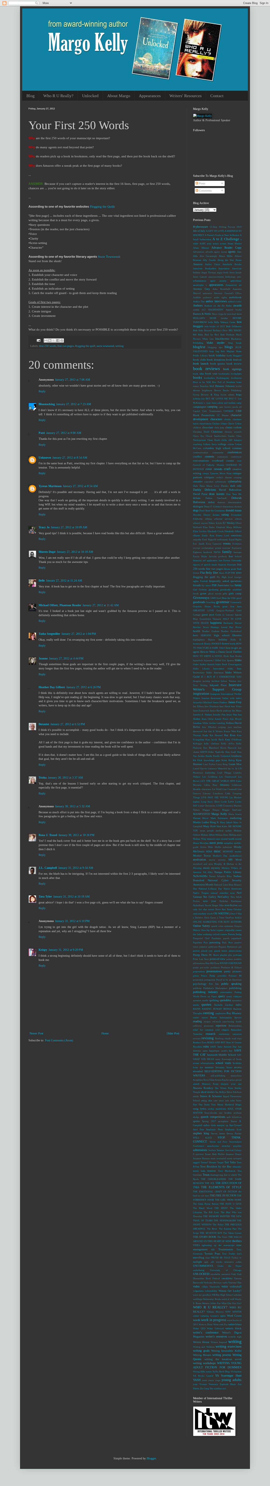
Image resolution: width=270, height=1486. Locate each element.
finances (222, 564)
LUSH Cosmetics (224, 805)
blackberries (222, 338)
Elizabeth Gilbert (233, 531)
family (227, 552)
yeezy (211, 1380)
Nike (221, 905)
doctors (238, 506)
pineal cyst (207, 950)
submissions (200, 1150)
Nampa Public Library (228, 872)
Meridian (204, 843)
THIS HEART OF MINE (219, 1241)
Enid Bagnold (209, 539)
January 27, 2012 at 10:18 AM (75, 551)
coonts (230, 460)
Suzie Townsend (108, 256)
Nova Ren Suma (223, 909)
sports (196, 1121)
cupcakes (208, 481)
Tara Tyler (45, 896)
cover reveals (213, 469)
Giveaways (201, 598)
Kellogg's (197, 743)
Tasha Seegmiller (49, 633)
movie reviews (217, 859)
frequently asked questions (225, 581)
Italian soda (228, 698)
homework (198, 643)
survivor (200, 1154)
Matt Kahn (222, 826)
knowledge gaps (212, 760)
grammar (223, 602)
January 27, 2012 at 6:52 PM (67, 724)
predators (215, 967)
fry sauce (206, 585)
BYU (231, 398)
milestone (227, 847)
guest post (208, 614)
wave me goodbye (202, 1295)
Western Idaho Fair (211, 1303)
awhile (196, 309)
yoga (217, 1380)
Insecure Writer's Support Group (217, 687)
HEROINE (206, 635)
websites (238, 1295)
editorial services (223, 519)
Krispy (43, 949)
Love (231, 801)
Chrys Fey (198, 436)
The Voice (222, 1237)
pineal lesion (220, 950)
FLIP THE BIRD (233, 573)
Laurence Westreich (217, 768)
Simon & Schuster (211, 1096)
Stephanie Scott (233, 1129)
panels (226, 938)
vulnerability (211, 1291)
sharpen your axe (231, 1084)
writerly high (235, 1336)
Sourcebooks (210, 1112)
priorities (222, 975)
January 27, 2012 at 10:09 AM (69, 527)
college (222, 444)
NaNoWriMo (200, 876)
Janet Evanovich (201, 710)
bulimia (196, 398)
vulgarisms (198, 1291)
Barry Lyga (217, 314)
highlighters (199, 639)
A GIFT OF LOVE (215, 231)
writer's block (233, 1328)
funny (238, 585)
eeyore (204, 523)
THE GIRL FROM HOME (228, 1200)
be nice (227, 314)
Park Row (227, 942)
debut (211, 502)
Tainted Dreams (208, 1162)
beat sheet (237, 314)
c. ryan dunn (210, 403)
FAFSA (217, 552)
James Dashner (220, 702)
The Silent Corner (232, 1233)
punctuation (226, 992)
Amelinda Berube (232, 264)
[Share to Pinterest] (62, 340)
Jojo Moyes (236, 719)
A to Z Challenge (225, 239)
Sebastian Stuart (223, 1067)
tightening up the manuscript (218, 1245)
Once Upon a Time (214, 917)
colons (231, 444)
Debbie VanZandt (216, 498)
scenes (196, 1063)
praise (196, 967)
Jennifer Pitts (219, 714)
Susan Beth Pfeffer (214, 1154)
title (213, 1249)
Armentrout (231, 285)
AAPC (203, 243)
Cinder (231, 436)
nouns (211, 909)
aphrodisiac (236, 280)
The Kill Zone (211, 1212)
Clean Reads (213, 440)
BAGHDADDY (215, 309)
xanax (209, 1371)
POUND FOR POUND (231, 963)
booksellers (209, 378)
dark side (236, 485)
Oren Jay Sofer (208, 930)
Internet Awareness (211, 698)
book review (234, 363)
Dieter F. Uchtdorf (213, 506)
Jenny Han (231, 714)
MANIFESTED (201, 814)
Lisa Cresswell (229, 789)
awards (237, 305)
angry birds (222, 272)
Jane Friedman (211, 706)
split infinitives (234, 1117)
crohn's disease (224, 477)
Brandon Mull (207, 386)
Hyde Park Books (233, 656)
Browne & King (210, 394)
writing (119, 346)
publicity (197, 988)
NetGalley (223, 896)
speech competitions (213, 1116)
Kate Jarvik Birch (214, 739)
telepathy (237, 1166)
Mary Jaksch (226, 822)
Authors (197, 305)
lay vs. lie (233, 768)
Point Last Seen (201, 959)
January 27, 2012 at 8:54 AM (69, 457)
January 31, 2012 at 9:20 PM (66, 949)
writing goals (201, 1350)
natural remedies (219, 893)
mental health (227, 839)
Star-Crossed (235, 1125)
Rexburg (219, 1038)
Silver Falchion (234, 1092)
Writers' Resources (185, 95)
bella (210, 322)
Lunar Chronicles (206, 805)
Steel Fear (198, 1129)
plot (230, 955)
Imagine (197, 681)
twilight (197, 1261)
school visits (223, 1063)
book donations (216, 359)
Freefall (204, 581)
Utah (233, 1274)
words (196, 1320)
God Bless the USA (226, 598)
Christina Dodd (201, 431)
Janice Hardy (216, 710)
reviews (196, 1038)
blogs (229, 347)
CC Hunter (223, 415)
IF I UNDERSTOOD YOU (227, 677)
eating (225, 514)
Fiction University (232, 560)
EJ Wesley (229, 523)
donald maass (234, 510)
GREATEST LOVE (203, 610)
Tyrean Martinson (50, 486)
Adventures (198, 252)
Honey (207, 643)
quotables (225, 1000)
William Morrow (215, 1311)
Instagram (215, 694)
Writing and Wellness (204, 1347)
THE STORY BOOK (204, 1236)
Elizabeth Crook (216, 531)
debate (197, 498)
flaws (221, 573)
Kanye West (230, 731)
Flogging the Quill (102, 206)
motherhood (236, 855)
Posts (201, 183)
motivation (199, 859)
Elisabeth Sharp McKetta (229, 527)
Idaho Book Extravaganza (228, 664)
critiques (209, 477)
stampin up (222, 1125)
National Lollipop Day (210, 888)
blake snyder (215, 342)
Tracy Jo (44, 527)
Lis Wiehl (217, 789)
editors (238, 519)
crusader (197, 481)
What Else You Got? (231, 1303)
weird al (225, 1299)
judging (222, 727)
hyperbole (198, 660)
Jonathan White (200, 723)
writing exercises (229, 1346)
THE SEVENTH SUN (211, 1233)
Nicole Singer (211, 905)
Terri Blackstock (226, 1171)
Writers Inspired (219, 1342)
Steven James (218, 1133)
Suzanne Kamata (201, 1158)
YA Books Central (203, 1375)
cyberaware (220, 481)
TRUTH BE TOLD (220, 1257)
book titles (198, 373)
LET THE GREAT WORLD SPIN (218, 781)
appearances (216, 284)
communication (200, 452)
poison (229, 959)
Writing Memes (202, 1355)
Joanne (43, 658)
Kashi (205, 735)
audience (207, 297)
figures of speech (202, 564)
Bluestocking (47, 404)
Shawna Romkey (203, 1088)
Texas (206, 1174)
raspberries (220, 1013)
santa (205, 1050)
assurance (207, 293)
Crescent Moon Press (220, 473)
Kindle (209, 756)
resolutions (224, 1034)
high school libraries (228, 635)
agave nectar (220, 252)
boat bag (214, 351)
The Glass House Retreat (206, 1204)
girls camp (235, 593)
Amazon (197, 264)
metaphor (228, 843)
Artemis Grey (201, 288)
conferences (235, 452)
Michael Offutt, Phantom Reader (60, 605)
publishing (235, 988)
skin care (212, 1100)
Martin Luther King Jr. (206, 822)
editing (208, 519)
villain (205, 1286)
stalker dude (209, 1125)
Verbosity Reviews (212, 1282)
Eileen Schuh (215, 523)
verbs (225, 1282)
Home (105, 1033)
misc (217, 851)
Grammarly (236, 602)
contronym (236, 456)
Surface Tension (216, 1150)
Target (220, 1162)
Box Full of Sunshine (223, 382)
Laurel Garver (200, 768)
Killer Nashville (216, 752)
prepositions (199, 971)
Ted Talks (230, 1162)
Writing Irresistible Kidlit (226, 1350)
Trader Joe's (235, 1253)
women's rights (217, 1315)
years (204, 1380)
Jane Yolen (236, 706)
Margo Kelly (219, 814)
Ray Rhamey (234, 1013)
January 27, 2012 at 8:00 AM (63, 432)
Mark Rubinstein (219, 818)
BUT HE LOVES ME (217, 398)
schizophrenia (207, 1063)
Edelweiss (197, 519)
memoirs (211, 839)
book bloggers (234, 355)
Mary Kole (209, 826)
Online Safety (201, 926)
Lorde (224, 801)
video (196, 1286)
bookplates (236, 373)
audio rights (220, 297)
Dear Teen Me (234, 494)
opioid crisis (217, 926)
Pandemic (216, 938)
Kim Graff (230, 752)
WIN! (228, 1311)
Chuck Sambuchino (216, 436)
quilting (214, 1000)
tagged (196, 1162)
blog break (235, 343)
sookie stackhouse (217, 1108)
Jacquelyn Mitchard (202, 702)
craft (227, 469)
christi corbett (233, 427)
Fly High (222, 577)
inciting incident (210, 681)
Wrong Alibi (199, 1371)
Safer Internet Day (227, 1046)
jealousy (227, 710)
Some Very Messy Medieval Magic (223, 1104)
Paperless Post (200, 942)
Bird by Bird (212, 334)
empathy (197, 539)
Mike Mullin (214, 847)
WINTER (237, 1311)
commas (237, 448)
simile (196, 1096)
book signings (232, 369)
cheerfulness (205, 423)
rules (206, 1046)
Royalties (197, 1046)
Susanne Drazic (234, 1154)
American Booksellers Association (211, 268)
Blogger (151, 1458)
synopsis (237, 1158)
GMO (213, 598)
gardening (214, 589)
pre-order (204, 967)
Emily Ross (208, 535)
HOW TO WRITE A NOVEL (208, 656)
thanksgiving (216, 1175)
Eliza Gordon (200, 531)
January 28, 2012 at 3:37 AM (65, 777)
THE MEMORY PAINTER (216, 1216)
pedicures (213, 946)
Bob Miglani (227, 351)
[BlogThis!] (50, 340)
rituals (228, 1038)
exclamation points (211, 548)
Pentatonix (232, 946)
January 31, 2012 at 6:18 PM (72, 921)
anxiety (223, 280)
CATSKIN (229, 411)
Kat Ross (229, 735)
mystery (215, 867)
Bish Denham (227, 334)
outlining (207, 934)
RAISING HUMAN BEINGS (217, 1009)
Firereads (231, 564)
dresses (216, 514)
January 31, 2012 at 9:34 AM (75, 867)
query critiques (234, 996)
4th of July (199, 230)
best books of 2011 (215, 326)
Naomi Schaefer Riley (220, 876)
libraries (224, 784)
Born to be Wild (202, 382)
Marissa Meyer (201, 818)
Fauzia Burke (200, 556)
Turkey (235, 1257)
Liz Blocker (236, 797)
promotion (198, 979)
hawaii (224, 627)
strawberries (213, 1146)
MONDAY (228, 851)
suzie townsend (105, 346)
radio (239, 1004)
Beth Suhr (198, 330)
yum (195, 1384)
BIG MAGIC (235, 330)
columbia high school (217, 448)
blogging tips (215, 347)
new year (209, 901)
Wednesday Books (212, 1299)
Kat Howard (216, 735)
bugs (239, 394)
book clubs (199, 359)
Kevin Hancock (228, 747)
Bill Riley (198, 334)
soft (227, 1100)
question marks (200, 1000)
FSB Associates (220, 585)
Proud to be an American (229, 979)
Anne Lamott (200, 276)
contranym (222, 456)
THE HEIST (221, 1208)
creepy (205, 473)
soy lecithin (225, 1112)
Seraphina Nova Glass (203, 1080)
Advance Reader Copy (226, 247)
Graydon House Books (206, 606)
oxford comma (220, 934)
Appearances (150, 95)
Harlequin (228, 623)
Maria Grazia (235, 814)
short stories (208, 1092)
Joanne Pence (221, 719)
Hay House (235, 627)
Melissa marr (235, 835)
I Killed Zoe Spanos (223, 660)
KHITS (203, 752)
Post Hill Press (212, 963)
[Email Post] (38, 340)
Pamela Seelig (235, 934)
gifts (225, 593)
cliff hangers (235, 440)
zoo (224, 1388)
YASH (197, 1380)
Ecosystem (236, 514)
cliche (224, 440)
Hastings (215, 627)
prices (196, 975)
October (238, 909)
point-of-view (217, 959)
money (238, 851)
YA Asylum (236, 1371)
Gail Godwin (200, 589)
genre (203, 593)
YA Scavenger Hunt (228, 1375)
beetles (224, 318)
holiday (223, 639)
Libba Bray (210, 785)
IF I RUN (206, 677)
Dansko (224, 486)
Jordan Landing (217, 723)
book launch (200, 363)
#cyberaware (200, 226)
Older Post (173, 1033)
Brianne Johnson (225, 386)
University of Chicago (226, 1270)
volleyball (236, 1286)
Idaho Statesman (214, 672)
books (197, 378)
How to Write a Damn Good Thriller (221, 651)
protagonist (209, 979)
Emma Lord (222, 535)
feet (220, 560)
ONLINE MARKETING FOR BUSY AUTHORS (217, 922)
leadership (210, 772)
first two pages (65, 346)
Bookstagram (222, 378)
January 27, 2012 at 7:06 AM (72, 379)
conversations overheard (208, 460)
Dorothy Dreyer (201, 514)
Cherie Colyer (235, 423)
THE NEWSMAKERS (225, 1220)
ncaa (232, 893)
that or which (230, 1175)
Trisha (43, 777)
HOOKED (216, 643)
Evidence (237, 543)
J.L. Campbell (48, 867)
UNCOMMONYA (203, 1265)
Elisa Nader (209, 527)
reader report (200, 1017)
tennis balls (199, 1171)
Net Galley (209, 896)
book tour (211, 373)
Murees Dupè (47, 551)
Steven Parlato (234, 1133)
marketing (236, 818)
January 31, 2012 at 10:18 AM (71, 896)
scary (217, 1059)
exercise (226, 548)
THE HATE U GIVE (231, 1204)
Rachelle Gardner (223, 1005)
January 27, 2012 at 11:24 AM (64, 580)
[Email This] (46, 340)
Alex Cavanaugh (208, 256)
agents (231, 251)
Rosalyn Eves (199, 1042)
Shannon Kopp (210, 1084)
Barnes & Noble (202, 313)
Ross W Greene (234, 1042)
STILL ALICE (202, 1137)
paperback (236, 938)
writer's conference (206, 1332)
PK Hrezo (214, 955)
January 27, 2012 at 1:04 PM (78, 633)
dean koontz (216, 494)
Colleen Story (210, 444)
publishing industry (205, 992)
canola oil (237, 407)
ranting (208, 1013)
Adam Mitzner (201, 248)
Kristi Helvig (228, 760)
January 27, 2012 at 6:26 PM (83, 687)
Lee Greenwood (227, 776)
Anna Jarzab (235, 272)
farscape (238, 552)
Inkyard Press (218, 685)
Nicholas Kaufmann (230, 901)
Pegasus (222, 946)
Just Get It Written (213, 731)
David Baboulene (230, 489)
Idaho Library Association (208, 668)
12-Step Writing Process (222, 227)
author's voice (235, 301)
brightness (207, 390)
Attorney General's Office (228, 293)
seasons (209, 1067)
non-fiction (231, 905)
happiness (216, 622)
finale (214, 564)
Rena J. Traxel (48, 835)
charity (227, 419)
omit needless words (203, 913)
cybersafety (235, 481)
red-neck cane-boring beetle (227, 1021)
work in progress (213, 1320)
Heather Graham (210, 631)
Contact (217, 95)
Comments (205, 190)
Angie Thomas (208, 272)
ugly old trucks (213, 1262)
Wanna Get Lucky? (230, 1290)
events (227, 543)
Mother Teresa (202, 855)
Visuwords (214, 1286)
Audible (197, 297)
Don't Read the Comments (212, 510)
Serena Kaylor (222, 1080)
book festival (234, 359)
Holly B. (236, 639)
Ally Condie (209, 260)
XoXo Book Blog (221, 1371)
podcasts (237, 955)
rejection (221, 1025)
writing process (221, 1355)
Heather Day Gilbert (52, 687)
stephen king (201, 1133)
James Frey (235, 702)
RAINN (196, 1009)
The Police (218, 1224)
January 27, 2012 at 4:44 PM (66, 658)
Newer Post (36, 1033)
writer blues (235, 1324)
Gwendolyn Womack (210, 619)
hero (195, 635)
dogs (195, 510)
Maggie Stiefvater (232, 810)
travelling (198, 1257)
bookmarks (224, 373)
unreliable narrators (220, 1274)
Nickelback (198, 905)
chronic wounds (233, 431)
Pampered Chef (201, 938)
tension (211, 1170)
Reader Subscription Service (226, 1017)
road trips (237, 1038)
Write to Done (205, 1324)
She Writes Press (224, 1088)
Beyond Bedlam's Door (216, 330)
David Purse (200, 494)
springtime (223, 1121)
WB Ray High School (222, 1295)
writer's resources (216, 1336)
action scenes (219, 243)
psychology (200, 983)
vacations (226, 1278)
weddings (197, 1299)
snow (221, 1100)
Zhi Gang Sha (206, 1388)
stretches (226, 1146)
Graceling (210, 602)
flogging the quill (85, 346)
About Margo (118, 95)
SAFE (213, 1046)
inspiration (201, 694)
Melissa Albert (208, 835)
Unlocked (90, 95)
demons (221, 502)
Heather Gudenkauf (231, 631)
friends (197, 585)
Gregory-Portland (225, 610)
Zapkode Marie (228, 1384)
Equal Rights (235, 539)
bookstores (236, 378)
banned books (234, 309)
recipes (207, 1021)
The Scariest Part (227, 1228)
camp (239, 403)
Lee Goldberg (209, 776)
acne (209, 243)
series (232, 1080)
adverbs (209, 252)
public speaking (231, 983)
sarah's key (227, 1050)
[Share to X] (54, 340)
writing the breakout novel (223, 1359)
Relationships (235, 1025)
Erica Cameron (214, 543)
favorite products (218, 556)
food (230, 577)
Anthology (230, 276)
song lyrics (199, 1108)
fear (231, 556)
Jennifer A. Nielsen (202, 714)
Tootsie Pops (212, 1253)
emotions (236, 535)
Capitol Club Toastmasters (207, 411)
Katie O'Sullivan (233, 739)
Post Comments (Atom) (59, 1040)
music (206, 867)
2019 (239, 227)
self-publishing (218, 1075)
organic (220, 930)
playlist (223, 955)
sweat (229, 1158)
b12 (204, 309)
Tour (224, 1253)
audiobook (235, 297)
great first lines (232, 606)
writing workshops (204, 1363)
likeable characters (202, 789)
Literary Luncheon (213, 793)
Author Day (199, 301)
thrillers (237, 1241)
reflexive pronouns (203, 1025)
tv (241, 1257)
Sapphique (214, 1050)
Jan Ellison (198, 706)
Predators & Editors (231, 967)
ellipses (196, 535)
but (203, 398)
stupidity (237, 1146)
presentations (214, 971)
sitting (204, 1100)
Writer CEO (199, 1328)
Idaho (238, 660)
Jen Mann (237, 710)
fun (232, 585)
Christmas (217, 431)
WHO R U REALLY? (210, 1307)
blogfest (199, 347)
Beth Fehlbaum (234, 326)
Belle (42, 580)
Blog (30, 95)
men (218, 839)
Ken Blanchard (211, 747)
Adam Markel (234, 243)
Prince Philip (208, 975)
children (197, 427)
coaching (197, 444)
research (210, 1033)
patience (203, 946)
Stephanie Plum (214, 1129)
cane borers (224, 407)
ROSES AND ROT (216, 1042)
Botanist (44, 724)
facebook (207, 552)
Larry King (222, 764)
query (221, 996)
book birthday (217, 355)
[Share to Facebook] (58, 340)
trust (207, 1257)
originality (230, 930)
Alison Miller (226, 256)
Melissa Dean (221, 835)
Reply (42, 391)
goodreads (199, 602)
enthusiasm (222, 539)
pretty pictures (233, 971)
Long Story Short (210, 801)
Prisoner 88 (235, 975)
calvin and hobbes (226, 403)
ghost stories (214, 593)
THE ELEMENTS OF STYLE (221, 1187)
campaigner (199, 406)
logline (196, 801)
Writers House (201, 1342)
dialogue (198, 506)
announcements (216, 276)
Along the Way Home (229, 260)
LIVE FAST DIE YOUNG (214, 797)
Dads (195, 486)
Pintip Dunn (200, 954)
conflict (197, 456)
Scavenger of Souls (232, 1059)
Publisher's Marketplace (215, 988)
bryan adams (227, 394)
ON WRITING (221, 913)
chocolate (207, 427)
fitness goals (230, 569)
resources (237, 1034)
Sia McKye (220, 1092)
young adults (231, 1380)
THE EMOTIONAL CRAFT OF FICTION (215, 1191)
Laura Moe (235, 764)
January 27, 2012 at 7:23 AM (73, 404)
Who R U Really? (58, 95)
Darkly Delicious (204, 489)
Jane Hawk (224, 706)
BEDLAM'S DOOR (204, 318)
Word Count (234, 1315)
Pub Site (214, 984)
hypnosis (208, 660)
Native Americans (233, 888)
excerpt (196, 548)
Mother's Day (220, 855)
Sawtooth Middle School (221, 1054)
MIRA (209, 851)
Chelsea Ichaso (219, 423)
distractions (228, 506)
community (218, 452)
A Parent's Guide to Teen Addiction (222, 235)
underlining (198, 1270)
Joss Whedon (209, 727)
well (232, 1299)
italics (239, 698)
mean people (207, 830)
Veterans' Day (235, 1282)
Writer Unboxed (215, 1328)
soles (232, 1100)
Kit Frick (197, 760)
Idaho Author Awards (203, 664)
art (240, 285)
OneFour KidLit (233, 917)
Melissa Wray (199, 839)
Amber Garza (212, 264)
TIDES (196, 1245)
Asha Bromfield (221, 289)
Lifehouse (237, 785)
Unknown (45, 457)
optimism (228, 926)
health (196, 631)
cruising (238, 477)
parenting (214, 942)
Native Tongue (201, 893)
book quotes (217, 363)
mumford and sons (203, 864)
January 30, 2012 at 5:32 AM (72, 806)
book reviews (206, 368)
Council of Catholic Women (208, 465)
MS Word (235, 859)
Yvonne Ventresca (208, 1384)
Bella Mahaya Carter (224, 322)
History (211, 639)
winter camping (201, 1315)
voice (224, 1286)
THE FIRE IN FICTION (223, 1195)
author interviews (216, 301)
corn (239, 460)
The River (212, 1228)
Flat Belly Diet (209, 572)
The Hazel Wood (202, 1208)
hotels (232, 643)
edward (196, 523)
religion (225, 1029)
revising (207, 1038)
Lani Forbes (209, 764)
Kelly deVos (227, 743)
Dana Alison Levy (209, 486)
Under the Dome (229, 1266)
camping (212, 406)
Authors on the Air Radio (218, 305)
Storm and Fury (219, 1141)
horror (225, 643)
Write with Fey (220, 1324)
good (239, 598)
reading (197, 1021)
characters (216, 419)
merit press (216, 842)
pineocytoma (235, 950)
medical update (224, 830)
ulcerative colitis (233, 1262)
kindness (236, 756)
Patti (42, 432)
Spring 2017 (209, 1121)
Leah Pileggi (224, 772)
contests (209, 456)
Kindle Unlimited (221, 756)
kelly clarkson (211, 743)
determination (235, 502)
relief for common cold (206, 1029)
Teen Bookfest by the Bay (216, 1166)
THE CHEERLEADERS (213, 1179)
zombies (218, 1388)
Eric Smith (198, 543)
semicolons (236, 1075)
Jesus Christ (207, 719)
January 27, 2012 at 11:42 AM (100, 605)
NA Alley (208, 872)
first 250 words (47, 346)
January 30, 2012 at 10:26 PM (76, 835)
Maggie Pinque (210, 810)
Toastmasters (225, 1249)
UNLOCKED (201, 1274)
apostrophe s (200, 285)
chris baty (219, 427)
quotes (206, 1004)
